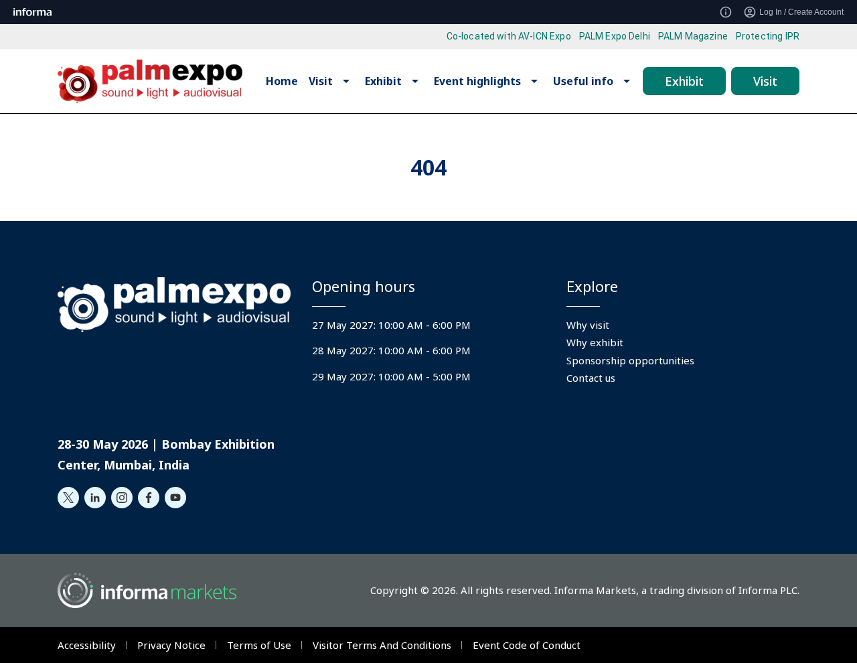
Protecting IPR (767, 36)
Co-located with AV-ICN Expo (509, 36)
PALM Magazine (693, 36)
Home (282, 81)
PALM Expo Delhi (614, 36)
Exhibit (684, 81)
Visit (765, 81)
